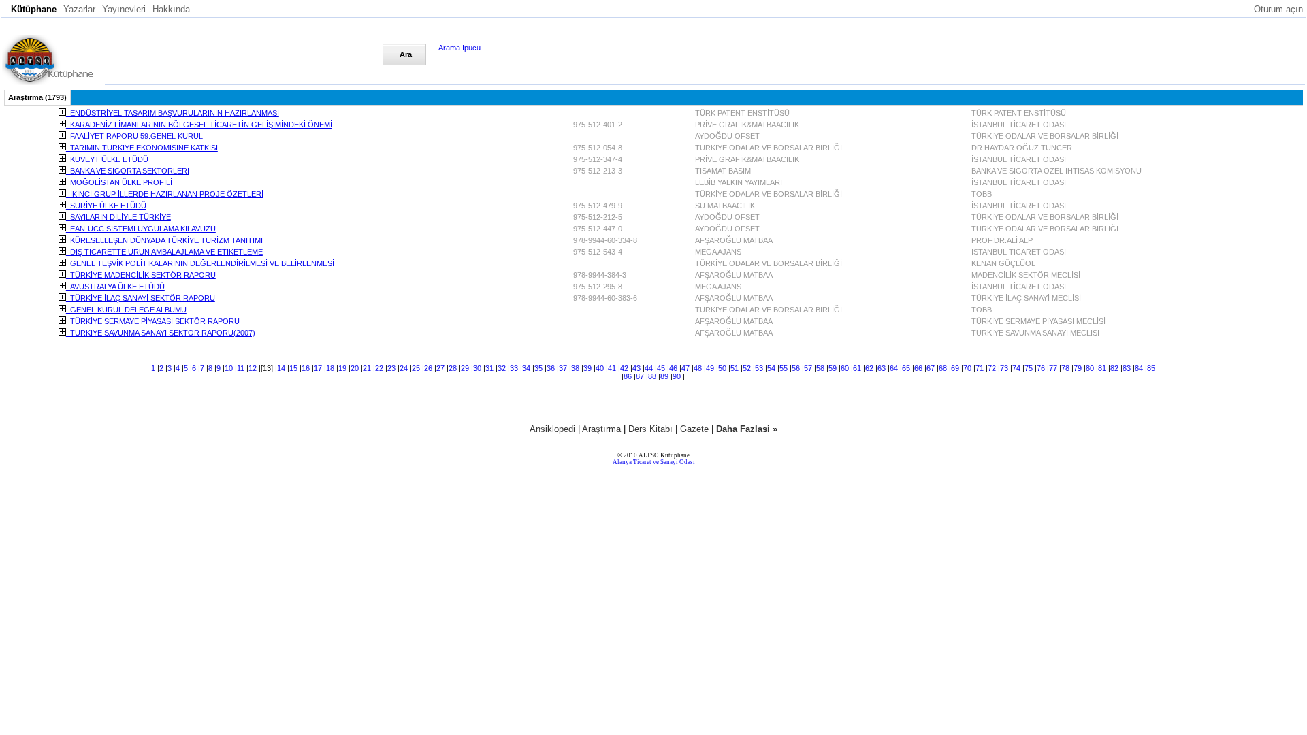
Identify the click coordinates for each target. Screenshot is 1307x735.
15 (293, 368)
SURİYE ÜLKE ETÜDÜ (106, 205)
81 (1102, 368)
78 (1065, 368)
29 (465, 368)
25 (416, 368)
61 (857, 368)
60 (845, 368)
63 (881, 368)
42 (624, 368)
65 (906, 368)
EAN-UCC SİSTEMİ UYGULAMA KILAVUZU (141, 229)
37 (563, 368)
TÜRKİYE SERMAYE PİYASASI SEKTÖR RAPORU (153, 321)
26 (428, 368)
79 (1078, 368)
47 (685, 368)
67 (930, 368)
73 (1004, 368)
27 (440, 368)
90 (677, 376)
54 (771, 368)
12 (252, 368)
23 (391, 368)
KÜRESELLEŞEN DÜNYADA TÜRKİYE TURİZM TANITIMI (164, 240)
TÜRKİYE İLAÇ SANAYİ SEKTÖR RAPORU (140, 298)
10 (229, 368)
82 (1114, 368)
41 (612, 368)
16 (306, 368)
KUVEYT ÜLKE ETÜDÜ (107, 159)
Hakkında (171, 9)
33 (514, 368)
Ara (406, 54)
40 (600, 368)
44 (649, 368)
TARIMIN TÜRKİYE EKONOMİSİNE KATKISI (142, 148)
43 (636, 368)
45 (661, 368)
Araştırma (601, 429)
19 (342, 368)
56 (796, 368)
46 (673, 368)
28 (453, 368)
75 (1028, 368)
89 (664, 376)
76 (1041, 368)
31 (489, 368)
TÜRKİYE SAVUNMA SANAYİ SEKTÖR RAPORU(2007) (160, 333)
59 (832, 368)
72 (992, 368)
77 (1053, 368)
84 (1139, 368)
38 (575, 368)
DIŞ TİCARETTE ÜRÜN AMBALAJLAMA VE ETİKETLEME (164, 252)
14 (281, 368)
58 (820, 368)
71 (979, 368)
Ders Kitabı (650, 429)
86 (628, 376)
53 (759, 368)
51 (734, 368)
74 (1016, 368)
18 (330, 368)
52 (747, 368)
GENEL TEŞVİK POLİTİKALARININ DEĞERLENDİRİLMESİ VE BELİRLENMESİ (200, 263)
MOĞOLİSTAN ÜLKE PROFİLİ (119, 182)
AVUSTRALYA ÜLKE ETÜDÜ (115, 286)
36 (551, 368)
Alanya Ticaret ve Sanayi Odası (654, 462)
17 (318, 368)
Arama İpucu (459, 48)
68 (943, 368)
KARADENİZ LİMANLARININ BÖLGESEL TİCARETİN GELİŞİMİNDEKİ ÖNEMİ (199, 124)
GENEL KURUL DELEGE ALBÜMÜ (126, 310)
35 (538, 368)
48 (698, 368)
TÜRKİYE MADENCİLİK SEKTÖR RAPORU (141, 275)
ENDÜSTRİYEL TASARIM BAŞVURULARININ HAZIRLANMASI (172, 113)
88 (652, 376)
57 (808, 368)
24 (404, 368)
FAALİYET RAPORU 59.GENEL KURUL (134, 136)
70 (967, 368)
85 (1151, 368)
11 (240, 368)
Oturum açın (1278, 9)
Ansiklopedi (552, 429)
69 (955, 368)
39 (587, 368)
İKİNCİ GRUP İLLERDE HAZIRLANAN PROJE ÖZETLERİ (164, 194)
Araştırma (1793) (37, 97)
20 (355, 368)
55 (783, 368)
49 (710, 368)
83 (1127, 368)
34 (526, 368)
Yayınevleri (124, 9)
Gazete (694, 429)
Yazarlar (79, 9)
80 (1090, 368)
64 (894, 368)
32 (502, 368)
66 (918, 368)
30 (477, 368)
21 (367, 368)
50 (722, 368)
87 (640, 376)
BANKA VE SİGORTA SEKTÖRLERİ (127, 171)
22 (379, 368)
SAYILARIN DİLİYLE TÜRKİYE (118, 217)
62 (869, 368)
